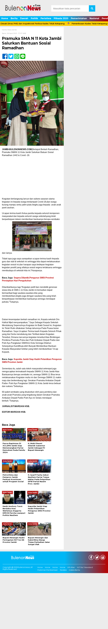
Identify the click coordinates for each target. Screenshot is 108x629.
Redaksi (63, 570)
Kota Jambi (12, 30)
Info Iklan (71, 567)
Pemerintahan (79, 18)
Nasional (94, 18)
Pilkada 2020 (61, 18)
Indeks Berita (74, 570)
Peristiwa (46, 18)
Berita (14, 18)
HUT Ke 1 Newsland (85, 567)
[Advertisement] (32, 177)
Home (4, 18)
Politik (34, 18)
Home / (5, 30)
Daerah (24, 18)
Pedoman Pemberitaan (47, 570)
